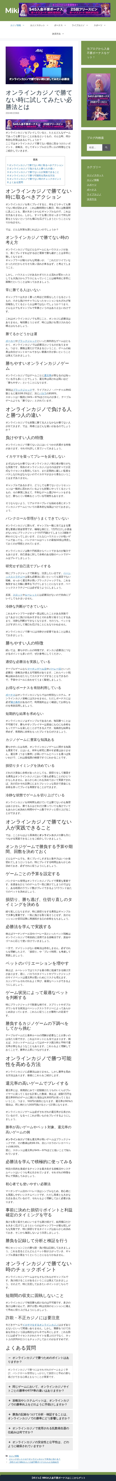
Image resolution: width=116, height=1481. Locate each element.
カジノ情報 (15, 25)
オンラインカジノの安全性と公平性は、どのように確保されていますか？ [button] (38, 1444)
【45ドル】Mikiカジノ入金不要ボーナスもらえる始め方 (34, 1462)
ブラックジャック (27, 341)
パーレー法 (55, 668)
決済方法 (56, 33)
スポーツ (98, 25)
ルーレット (31, 594)
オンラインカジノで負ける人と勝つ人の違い (31, 168)
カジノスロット (37, 25)
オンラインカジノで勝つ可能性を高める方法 (31, 175)
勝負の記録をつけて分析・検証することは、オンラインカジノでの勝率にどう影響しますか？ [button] (39, 1416)
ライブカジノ (78, 25)
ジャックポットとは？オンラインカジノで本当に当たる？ (34, 1459)
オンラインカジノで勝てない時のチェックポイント (34, 178)
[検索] (106, 147)
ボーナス (58, 25)
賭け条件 (15, 702)
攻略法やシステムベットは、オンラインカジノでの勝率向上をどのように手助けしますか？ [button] (38, 1402)
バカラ (43, 393)
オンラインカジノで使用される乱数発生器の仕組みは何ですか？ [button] (38, 1430)
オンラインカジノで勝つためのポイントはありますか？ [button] (38, 1359)
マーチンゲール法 (37, 668)
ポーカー (10, 341)
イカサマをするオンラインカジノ (40, 1324)
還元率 (47, 375)
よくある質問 (15, 182)
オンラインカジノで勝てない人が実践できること (33, 172)
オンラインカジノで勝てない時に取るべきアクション (35, 165)
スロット (17, 594)
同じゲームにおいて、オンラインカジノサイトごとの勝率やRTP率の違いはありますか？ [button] (38, 1388)
